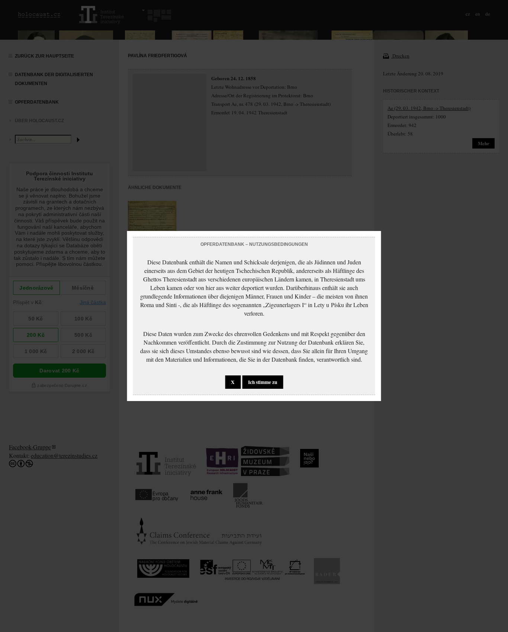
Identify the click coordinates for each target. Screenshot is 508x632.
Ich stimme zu (262, 382)
